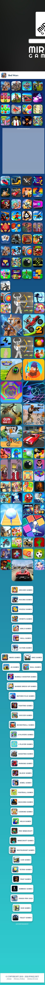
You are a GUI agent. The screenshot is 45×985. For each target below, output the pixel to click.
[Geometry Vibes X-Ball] (38, 208)
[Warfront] (16, 243)
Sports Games (25, 619)
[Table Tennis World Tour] (16, 231)
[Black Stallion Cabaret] (16, 90)
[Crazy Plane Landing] (38, 220)
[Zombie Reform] (38, 90)
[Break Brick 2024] (38, 196)
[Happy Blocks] (5, 266)
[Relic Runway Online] (5, 196)
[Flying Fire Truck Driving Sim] (16, 113)
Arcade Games (25, 590)
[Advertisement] (22, 948)
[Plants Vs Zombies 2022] (38, 255)
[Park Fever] (5, 125)
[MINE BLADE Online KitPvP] (38, 125)
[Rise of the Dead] (27, 231)
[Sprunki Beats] (16, 278)
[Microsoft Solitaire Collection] (5, 243)
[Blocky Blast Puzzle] (38, 278)
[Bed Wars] (5, 90)
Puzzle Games (25, 609)
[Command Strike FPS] (5, 290)
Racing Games (25, 600)
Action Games (25, 648)
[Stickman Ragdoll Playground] (27, 185)
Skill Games (25, 638)
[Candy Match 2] (5, 113)
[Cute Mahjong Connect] (38, 113)
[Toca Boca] (16, 208)
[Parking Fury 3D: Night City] (16, 196)
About (9, 979)
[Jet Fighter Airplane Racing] (27, 208)
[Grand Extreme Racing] (27, 102)
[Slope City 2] (38, 266)
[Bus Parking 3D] (16, 185)
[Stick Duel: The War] (38, 185)
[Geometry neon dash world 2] (27, 90)
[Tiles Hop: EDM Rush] (38, 102)
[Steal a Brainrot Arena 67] (38, 243)
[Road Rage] (5, 208)
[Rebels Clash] (27, 196)
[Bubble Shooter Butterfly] (5, 231)
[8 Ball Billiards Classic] (27, 266)
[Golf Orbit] (27, 278)
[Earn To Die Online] (27, 243)
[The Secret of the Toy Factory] (27, 125)
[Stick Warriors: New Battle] (5, 220)
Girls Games (25, 629)
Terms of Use (32, 979)
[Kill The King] (38, 231)
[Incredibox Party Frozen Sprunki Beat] (5, 278)
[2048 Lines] (5, 102)
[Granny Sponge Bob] (16, 125)
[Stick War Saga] (16, 255)
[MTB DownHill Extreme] (16, 102)
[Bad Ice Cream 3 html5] (27, 220)
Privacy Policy (19, 979)
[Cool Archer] (27, 255)
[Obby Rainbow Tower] (16, 220)
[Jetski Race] (5, 185)
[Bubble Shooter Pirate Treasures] (27, 113)
